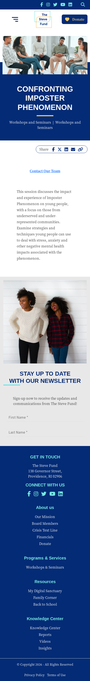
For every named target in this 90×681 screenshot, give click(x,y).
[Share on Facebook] (53, 149)
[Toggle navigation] (15, 19)
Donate (78, 19)
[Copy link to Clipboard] (80, 149)
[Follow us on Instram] (48, 4)
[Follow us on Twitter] (55, 4)
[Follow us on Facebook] (41, 4)
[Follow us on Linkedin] (70, 4)
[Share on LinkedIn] (66, 149)
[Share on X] (60, 149)
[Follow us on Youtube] (62, 4)
